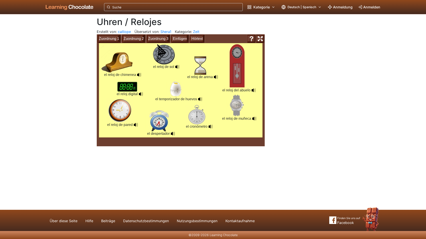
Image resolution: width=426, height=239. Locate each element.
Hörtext (197, 38)
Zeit (196, 31)
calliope (124, 31)
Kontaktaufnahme (240, 221)
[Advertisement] (66, 87)
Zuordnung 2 (134, 38)
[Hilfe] (251, 38)
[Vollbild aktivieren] (260, 38)
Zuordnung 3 (158, 38)
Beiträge (108, 221)
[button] (254, 118)
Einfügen (180, 38)
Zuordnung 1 (109, 38)
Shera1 (165, 31)
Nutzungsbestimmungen (197, 221)
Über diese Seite (63, 221)
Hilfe (89, 221)
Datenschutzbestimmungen (146, 221)
